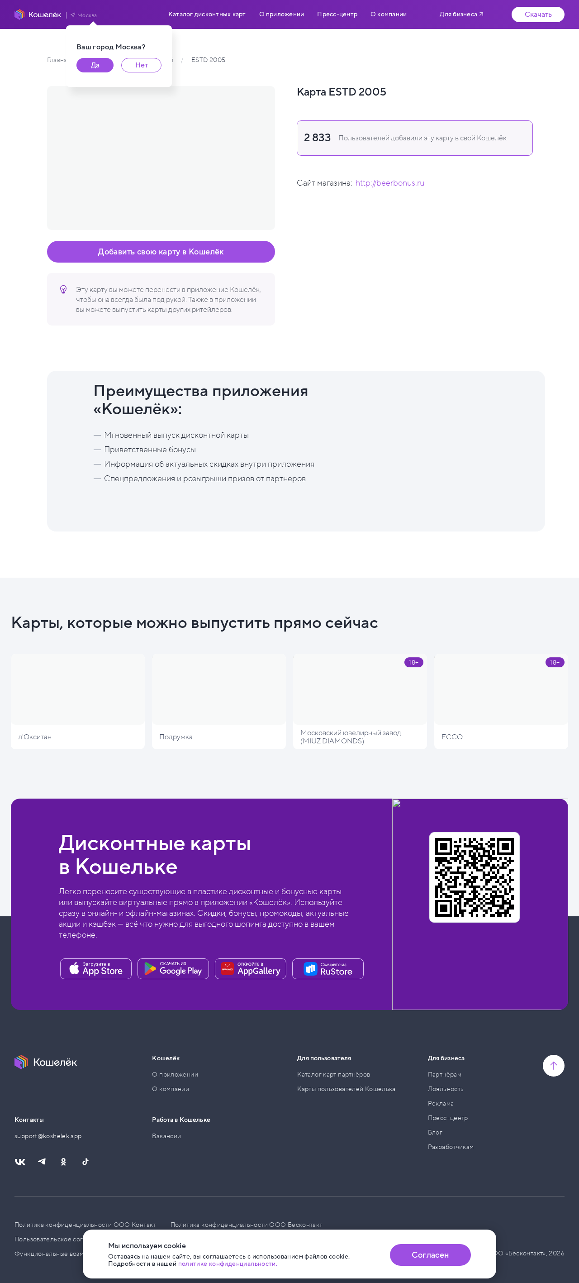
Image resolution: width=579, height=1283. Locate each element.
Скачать (538, 14)
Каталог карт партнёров (333, 1074)
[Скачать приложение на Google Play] (173, 968)
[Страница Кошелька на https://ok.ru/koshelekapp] (63, 1162)
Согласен (430, 1254)
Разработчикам (451, 1147)
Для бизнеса (458, 14)
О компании (388, 14)
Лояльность (446, 1089)
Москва (87, 15)
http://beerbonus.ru (390, 182)
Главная (58, 60)
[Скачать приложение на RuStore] (328, 968)
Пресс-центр (337, 14)
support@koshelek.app (48, 1136)
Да (95, 65)
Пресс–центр (448, 1118)
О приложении (281, 14)
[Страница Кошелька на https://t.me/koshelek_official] (41, 1162)
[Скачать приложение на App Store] (96, 968)
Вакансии (166, 1136)
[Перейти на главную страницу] (38, 14)
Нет (141, 65)
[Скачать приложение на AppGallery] (250, 968)
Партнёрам (444, 1074)
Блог (435, 1132)
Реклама (441, 1103)
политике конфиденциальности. (228, 1263)
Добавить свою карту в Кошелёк (160, 251)
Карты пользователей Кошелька (346, 1089)
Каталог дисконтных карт (207, 14)
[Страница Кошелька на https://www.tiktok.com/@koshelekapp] (85, 1162)
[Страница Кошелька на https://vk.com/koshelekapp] (19, 1162)
